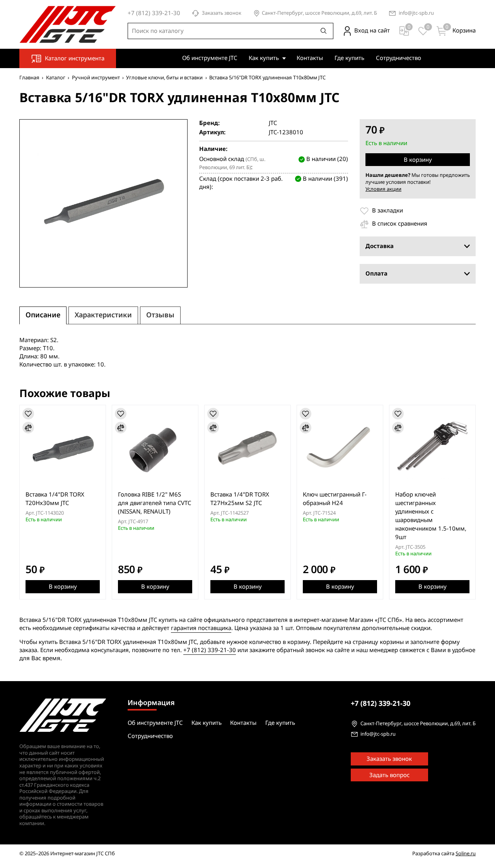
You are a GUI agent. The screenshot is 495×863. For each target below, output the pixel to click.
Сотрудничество (398, 58)
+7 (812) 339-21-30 (209, 650)
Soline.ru (466, 853)
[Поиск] (323, 31)
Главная (29, 77)
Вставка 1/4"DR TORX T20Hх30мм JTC (55, 498)
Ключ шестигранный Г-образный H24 (335, 498)
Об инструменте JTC (209, 58)
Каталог (55, 77)
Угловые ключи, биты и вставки (164, 77)
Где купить (349, 58)
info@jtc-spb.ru (416, 13)
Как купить (264, 58)
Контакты (310, 58)
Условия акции (383, 189)
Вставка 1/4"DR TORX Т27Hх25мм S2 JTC (239, 498)
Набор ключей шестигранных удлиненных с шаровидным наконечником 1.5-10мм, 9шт (430, 515)
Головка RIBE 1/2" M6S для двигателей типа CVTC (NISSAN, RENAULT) (154, 503)
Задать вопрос (389, 775)
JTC (273, 123)
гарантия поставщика (201, 628)
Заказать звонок (221, 13)
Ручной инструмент (96, 77)
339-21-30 (380, 704)
